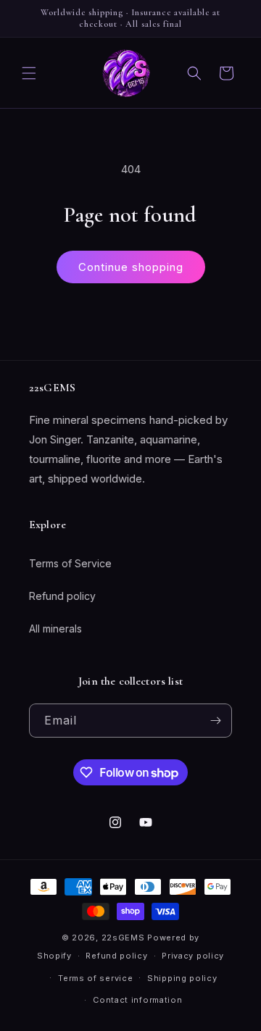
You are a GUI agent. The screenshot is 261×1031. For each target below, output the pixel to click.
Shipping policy (182, 978)
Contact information (137, 1000)
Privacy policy (193, 956)
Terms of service (95, 978)
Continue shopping (130, 267)
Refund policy (62, 596)
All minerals (55, 628)
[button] (29, 73)
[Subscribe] (215, 721)
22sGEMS (123, 937)
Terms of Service (70, 563)
